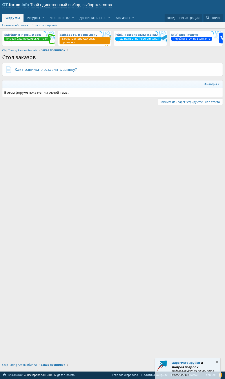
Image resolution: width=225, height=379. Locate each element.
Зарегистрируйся (186, 363)
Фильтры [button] (210, 84)
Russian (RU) (14, 375)
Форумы (12, 17)
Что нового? (60, 17)
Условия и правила (125, 375)
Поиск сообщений (44, 25)
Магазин (123, 17)
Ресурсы (33, 17)
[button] (43, 18)
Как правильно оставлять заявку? (46, 69)
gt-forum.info (66, 375)
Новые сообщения (15, 25)
